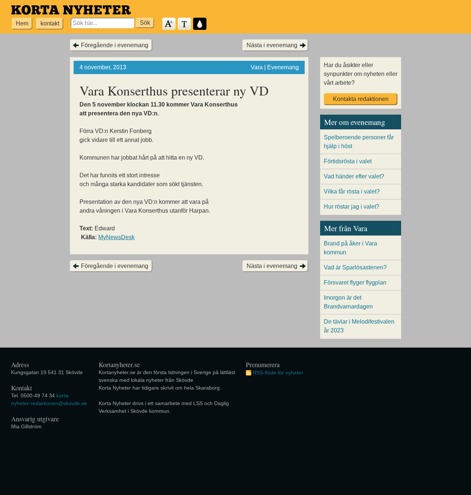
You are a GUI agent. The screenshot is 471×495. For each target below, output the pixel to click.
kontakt (49, 23)
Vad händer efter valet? (354, 176)
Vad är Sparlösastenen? (355, 267)
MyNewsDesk (116, 237)
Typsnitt (185, 24)
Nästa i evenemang (272, 45)
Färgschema (200, 24)
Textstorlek (169, 24)
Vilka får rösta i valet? (352, 191)
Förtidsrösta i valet (348, 161)
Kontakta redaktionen (361, 99)
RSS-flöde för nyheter (278, 373)
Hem (22, 23)
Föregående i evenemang (114, 45)
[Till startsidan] (71, 10)
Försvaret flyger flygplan (355, 282)
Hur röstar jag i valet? (351, 206)
